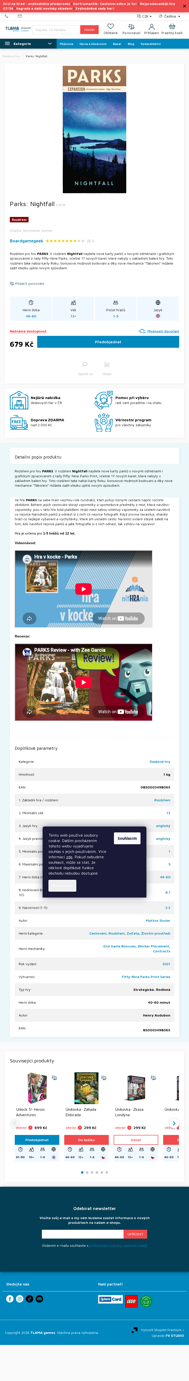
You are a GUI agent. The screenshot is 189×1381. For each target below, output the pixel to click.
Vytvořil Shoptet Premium (161, 1329)
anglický (163, 826)
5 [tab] (102, 1172)
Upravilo (168, 1335)
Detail (136, 1140)
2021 (166, 964)
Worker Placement (153, 946)
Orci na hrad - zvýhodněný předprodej (36, 3)
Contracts (161, 951)
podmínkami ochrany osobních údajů (118, 1245)
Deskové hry (160, 761)
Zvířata (133, 933)
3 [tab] (92, 1172)
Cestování (97, 933)
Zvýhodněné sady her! (94, 8)
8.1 (167, 892)
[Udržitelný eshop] (146, 1301)
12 (168, 813)
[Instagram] (19, 1299)
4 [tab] (97, 1172)
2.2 (167, 907)
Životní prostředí (155, 933)
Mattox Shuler (158, 920)
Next (174, 1123)
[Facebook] (10, 1299)
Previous (15, 1123)
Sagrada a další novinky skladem (44, 8)
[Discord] (39, 1299)
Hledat (89, 29)
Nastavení (62, 885)
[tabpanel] (94, 129)
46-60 (165, 877)
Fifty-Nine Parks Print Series (146, 977)
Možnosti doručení (163, 331)
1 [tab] (82, 1172)
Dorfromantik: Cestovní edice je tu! (105, 3)
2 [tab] (87, 1172)
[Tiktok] (29, 1299)
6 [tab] (107, 1172)
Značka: (31, 230)
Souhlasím (127, 838)
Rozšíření (162, 800)
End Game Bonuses (119, 946)
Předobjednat (108, 342)
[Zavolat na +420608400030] (11, 16)
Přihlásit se (135, 1234)
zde (69, 857)
